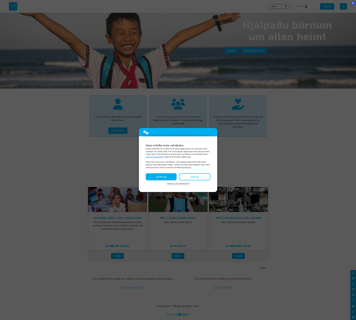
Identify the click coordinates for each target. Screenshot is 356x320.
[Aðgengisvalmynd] (353, 3)
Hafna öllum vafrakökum (178, 184)
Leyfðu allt (161, 176)
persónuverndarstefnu (155, 157)
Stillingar (195, 176)
